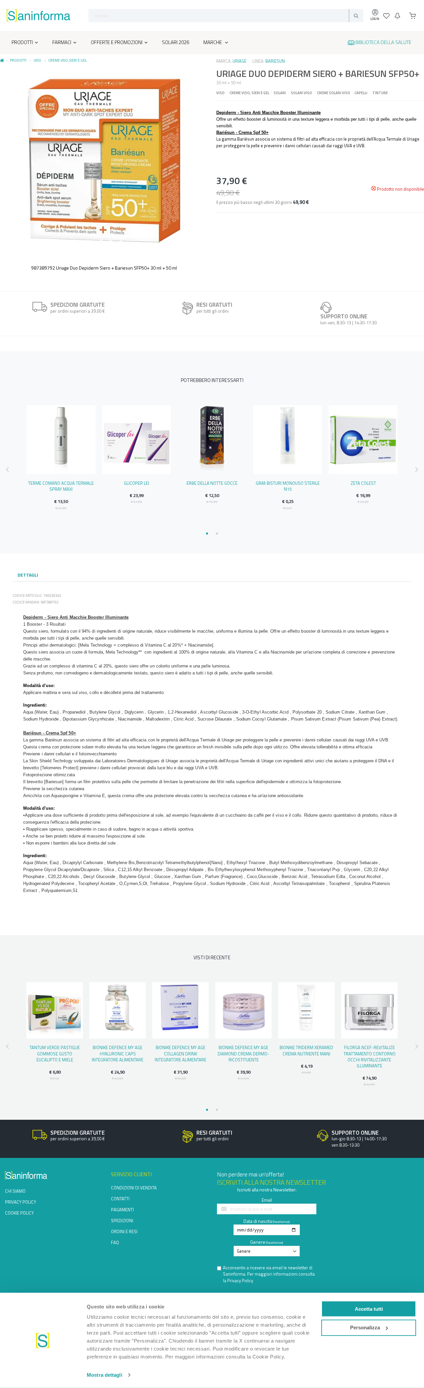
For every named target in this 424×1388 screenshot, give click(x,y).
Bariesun (275, 61)
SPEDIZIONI (122, 1220)
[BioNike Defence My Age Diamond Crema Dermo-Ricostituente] (243, 1010)
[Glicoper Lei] (136, 439)
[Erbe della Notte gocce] (212, 439)
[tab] (28, 576)
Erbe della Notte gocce (212, 483)
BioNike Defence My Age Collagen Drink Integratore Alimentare (180, 1053)
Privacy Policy (240, 1280)
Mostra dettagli (104, 1375)
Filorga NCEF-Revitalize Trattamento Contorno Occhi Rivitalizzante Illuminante (370, 1056)
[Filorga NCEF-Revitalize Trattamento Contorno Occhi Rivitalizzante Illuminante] (369, 1010)
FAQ (115, 1242)
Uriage (239, 61)
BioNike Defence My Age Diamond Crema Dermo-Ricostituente (243, 1053)
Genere (257, 1241)
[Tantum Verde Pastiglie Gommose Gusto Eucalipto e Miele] (54, 1010)
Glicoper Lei (136, 483)
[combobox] (225, 15)
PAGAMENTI (122, 1209)
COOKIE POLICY (19, 1213)
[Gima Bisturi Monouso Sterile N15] (287, 439)
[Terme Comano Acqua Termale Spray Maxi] (60, 439)
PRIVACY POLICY (20, 1202)
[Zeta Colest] (363, 439)
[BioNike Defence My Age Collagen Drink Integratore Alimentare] (180, 1010)
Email (267, 1199)
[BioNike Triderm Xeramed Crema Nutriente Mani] (306, 1010)
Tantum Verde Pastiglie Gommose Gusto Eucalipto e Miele (54, 1053)
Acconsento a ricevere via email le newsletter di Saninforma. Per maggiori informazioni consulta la (269, 1274)
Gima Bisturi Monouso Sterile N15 (288, 486)
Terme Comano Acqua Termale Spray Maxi (61, 486)
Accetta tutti (369, 1308)
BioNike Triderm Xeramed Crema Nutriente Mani (306, 1050)
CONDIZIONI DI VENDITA (134, 1187)
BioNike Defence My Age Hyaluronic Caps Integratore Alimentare (117, 1053)
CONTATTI (120, 1198)
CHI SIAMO (15, 1191)
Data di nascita (257, 1221)
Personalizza (365, 1327)
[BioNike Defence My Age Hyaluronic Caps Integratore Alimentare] (117, 1010)
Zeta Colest (363, 483)
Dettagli (28, 574)
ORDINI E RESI (124, 1231)
